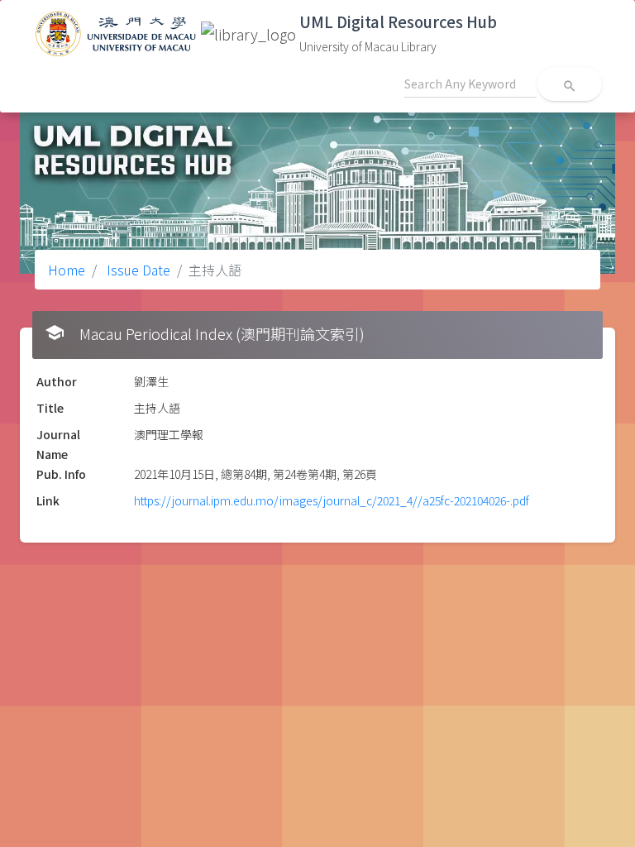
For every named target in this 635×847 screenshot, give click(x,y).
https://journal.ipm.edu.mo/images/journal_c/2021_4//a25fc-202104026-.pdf (331, 500)
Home (66, 270)
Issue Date (136, 270)
